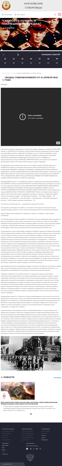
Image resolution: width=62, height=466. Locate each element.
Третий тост (44, 433)
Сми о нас (4, 437)
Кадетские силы (26, 439)
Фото (3, 447)
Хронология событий (27, 431)
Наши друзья (5, 443)
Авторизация (8, 14)
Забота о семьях (45, 431)
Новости (43, 435)
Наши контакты (6, 439)
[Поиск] (55, 14)
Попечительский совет (8, 431)
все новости (57, 377)
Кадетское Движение (27, 428)
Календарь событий (50, 54)
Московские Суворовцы (33, 5)
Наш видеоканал (30, 443)
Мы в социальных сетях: (32, 445)
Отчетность (5, 454)
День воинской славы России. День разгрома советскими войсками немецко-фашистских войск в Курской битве (29, 403)
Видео (3, 449)
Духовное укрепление (27, 435)
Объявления (44, 439)
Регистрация (21, 14)
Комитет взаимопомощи (28, 437)
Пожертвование (45, 428)
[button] (31, 46)
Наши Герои (5, 435)
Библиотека (5, 445)
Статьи (43, 437)
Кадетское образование (28, 433)
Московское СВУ (6, 433)
